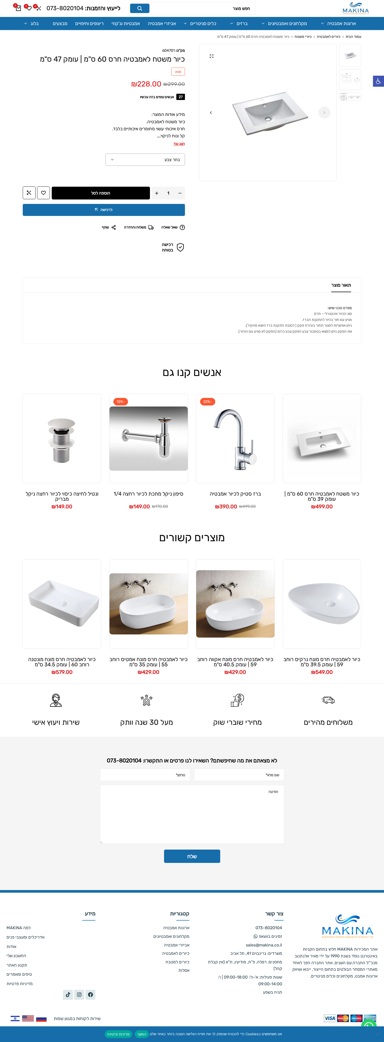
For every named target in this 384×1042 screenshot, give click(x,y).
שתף (105, 227)
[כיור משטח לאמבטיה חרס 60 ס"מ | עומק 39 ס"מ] (322, 438)
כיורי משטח (303, 37)
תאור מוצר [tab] (341, 285)
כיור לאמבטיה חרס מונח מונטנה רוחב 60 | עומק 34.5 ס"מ (62, 662)
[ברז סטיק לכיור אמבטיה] (235, 438)
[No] (377, 1034)
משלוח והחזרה (135, 227)
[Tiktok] (68, 995)
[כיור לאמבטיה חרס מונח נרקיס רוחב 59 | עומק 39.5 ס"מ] (322, 604)
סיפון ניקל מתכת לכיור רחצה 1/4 (148, 494)
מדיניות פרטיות (118, 1034)
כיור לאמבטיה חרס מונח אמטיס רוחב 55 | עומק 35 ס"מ (148, 662)
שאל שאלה (169, 227)
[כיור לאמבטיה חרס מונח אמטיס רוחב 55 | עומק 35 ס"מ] (148, 604)
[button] (378, 81)
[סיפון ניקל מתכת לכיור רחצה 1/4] (148, 439)
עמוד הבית (353, 37)
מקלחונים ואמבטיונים (287, 23)
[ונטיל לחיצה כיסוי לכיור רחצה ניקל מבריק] (62, 438)
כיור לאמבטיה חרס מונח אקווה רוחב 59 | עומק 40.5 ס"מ (235, 662)
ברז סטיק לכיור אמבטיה (235, 494)
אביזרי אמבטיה (162, 23)
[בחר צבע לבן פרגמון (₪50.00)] (145, 160)
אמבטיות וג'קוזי (126, 23)
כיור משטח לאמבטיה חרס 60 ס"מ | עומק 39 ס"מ (321, 496)
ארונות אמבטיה (341, 23)
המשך (141, 1034)
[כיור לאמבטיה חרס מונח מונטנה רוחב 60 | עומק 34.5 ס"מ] (62, 604)
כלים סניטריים (203, 23)
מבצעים (60, 23)
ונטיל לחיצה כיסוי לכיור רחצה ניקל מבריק (62, 496)
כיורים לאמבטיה (328, 37)
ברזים (242, 23)
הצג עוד (179, 144)
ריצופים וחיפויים (89, 23)
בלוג (35, 23)
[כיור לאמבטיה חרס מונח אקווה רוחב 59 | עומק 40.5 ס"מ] (235, 604)
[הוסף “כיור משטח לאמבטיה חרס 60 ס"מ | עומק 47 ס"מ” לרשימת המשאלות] (43, 192)
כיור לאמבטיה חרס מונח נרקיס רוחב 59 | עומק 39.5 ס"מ (321, 662)
